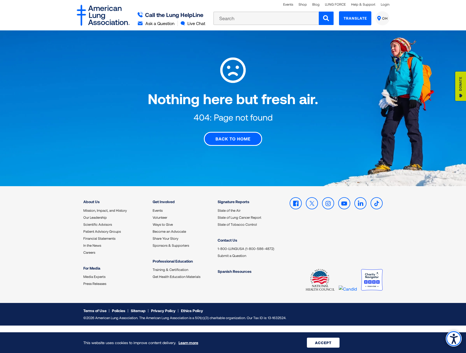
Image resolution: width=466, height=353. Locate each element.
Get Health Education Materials (176, 276)
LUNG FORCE (335, 4)
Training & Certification (170, 269)
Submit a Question (232, 255)
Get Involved (164, 201)
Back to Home (233, 138)
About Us (91, 201)
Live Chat (196, 23)
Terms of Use (95, 310)
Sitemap (138, 310)
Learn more (188, 342)
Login (385, 4)
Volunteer (160, 217)
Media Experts (94, 276)
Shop (303, 4)
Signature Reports (233, 201)
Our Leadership (95, 217)
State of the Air (229, 210)
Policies (118, 310)
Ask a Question (159, 23)
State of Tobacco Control (237, 224)
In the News (92, 245)
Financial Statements (99, 238)
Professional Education (173, 261)
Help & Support (363, 4)
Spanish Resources (235, 271)
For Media (91, 268)
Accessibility (453, 338)
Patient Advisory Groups (102, 231)
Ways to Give (163, 224)
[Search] (326, 18)
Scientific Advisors (97, 224)
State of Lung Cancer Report (239, 217)
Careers (89, 252)
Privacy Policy (163, 310)
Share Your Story (165, 238)
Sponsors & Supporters (171, 245)
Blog (316, 4)
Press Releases (94, 283)
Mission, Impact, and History (105, 210)
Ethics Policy (192, 310)
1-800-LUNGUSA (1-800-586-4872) (246, 248)
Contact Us (227, 240)
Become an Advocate (169, 231)
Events (288, 4)
